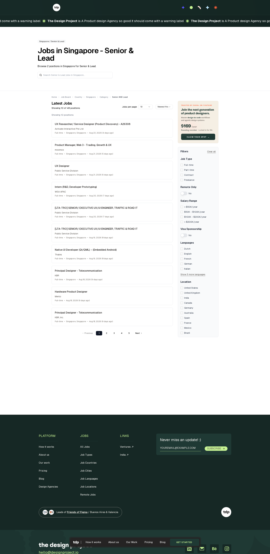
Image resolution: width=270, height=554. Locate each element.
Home (54, 97)
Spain (187, 318)
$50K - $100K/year (194, 212)
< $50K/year (191, 207)
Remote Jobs (88, 494)
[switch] (183, 193)
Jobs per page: (129, 107)
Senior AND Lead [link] (120, 97)
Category (104, 97)
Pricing (149, 542)
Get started (184, 542)
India (186, 298)
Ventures (125, 446)
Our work (44, 462)
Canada (188, 303)
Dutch (187, 249)
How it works (93, 542)
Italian (187, 269)
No (190, 193)
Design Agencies (48, 486)
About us (113, 542)
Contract (189, 175)
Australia (188, 313)
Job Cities (86, 470)
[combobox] (145, 107)
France (187, 323)
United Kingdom (192, 293)
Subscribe (214, 448)
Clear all (211, 151)
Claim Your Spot (198, 136)
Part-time (189, 170)
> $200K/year (191, 222)
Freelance (189, 180)
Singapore (91, 97)
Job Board (66, 97)
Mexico (187, 328)
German (188, 264)
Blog (162, 542)
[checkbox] (181, 165)
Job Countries (88, 462)
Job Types (86, 454)
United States (191, 288)
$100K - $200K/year (195, 217)
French (187, 259)
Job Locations (88, 486)
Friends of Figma (77, 512)
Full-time (188, 165)
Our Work (131, 542)
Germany (188, 308)
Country (78, 97)
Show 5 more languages (192, 274)
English (188, 254)
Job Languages (89, 478)
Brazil (187, 333)
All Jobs (85, 446)
